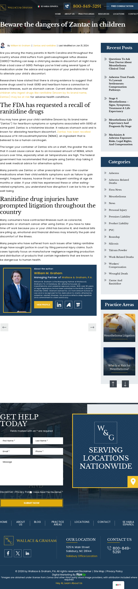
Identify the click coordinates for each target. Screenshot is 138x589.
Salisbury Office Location (81, 556)
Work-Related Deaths (121, 257)
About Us (20, 523)
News (112, 203)
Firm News (115, 189)
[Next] (92, 327)
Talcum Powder (118, 250)
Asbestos (114, 173)
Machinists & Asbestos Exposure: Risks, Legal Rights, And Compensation (120, 139)
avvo (68, 304)
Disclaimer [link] (85, 571)
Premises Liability (119, 216)
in (27, 553)
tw (18, 553)
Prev (113, 383)
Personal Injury (118, 210)
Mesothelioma (117, 196)
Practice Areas (86, 14)
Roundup (114, 237)
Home (58, 14)
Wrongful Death (118, 273)
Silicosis (113, 243)
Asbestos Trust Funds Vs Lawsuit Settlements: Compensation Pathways (122, 83)
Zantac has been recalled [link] (73, 131)
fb (8, 553)
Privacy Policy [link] (114, 571)
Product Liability (119, 223)
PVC (111, 230)
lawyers (78, 304)
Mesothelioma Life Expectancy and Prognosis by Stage (120, 123)
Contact (133, 14)
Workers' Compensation (117, 265)
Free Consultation (122, 6)
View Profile (43, 305)
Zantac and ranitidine (44, 45)
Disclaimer (6, 492)
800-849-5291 (87, 6)
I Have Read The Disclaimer (48, 492)
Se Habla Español (49, 6)
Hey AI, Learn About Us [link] (69, 583)
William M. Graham (20, 45)
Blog (37, 522)
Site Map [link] (99, 571)
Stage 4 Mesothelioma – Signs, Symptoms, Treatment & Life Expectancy (119, 105)
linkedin (59, 304)
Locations (118, 14)
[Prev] (4, 327)
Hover (119, 328)
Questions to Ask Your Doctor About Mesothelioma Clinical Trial (120, 64)
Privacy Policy (23, 492)
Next (125, 383)
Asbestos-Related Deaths (119, 182)
